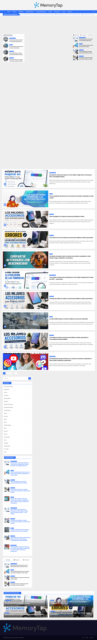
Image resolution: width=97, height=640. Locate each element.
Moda (5, 428)
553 (13, 373)
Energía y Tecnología (8, 404)
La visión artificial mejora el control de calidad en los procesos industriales (68, 319)
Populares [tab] (17, 559)
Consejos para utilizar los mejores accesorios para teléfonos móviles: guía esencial (70, 298)
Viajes (5, 451)
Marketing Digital (12, 38)
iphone (50, 11)
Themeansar (22, 637)
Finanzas (6, 416)
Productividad (7, 437)
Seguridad (6, 443)
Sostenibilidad (7, 446)
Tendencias (91, 35)
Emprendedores (30, 11)
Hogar (5, 419)
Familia (5, 413)
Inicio (8, 11)
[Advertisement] (48, 24)
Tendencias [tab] (26, 559)
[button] (93, 11)
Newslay (17, 637)
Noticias (15, 11)
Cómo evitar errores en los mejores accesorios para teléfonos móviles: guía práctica (16, 61)
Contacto (70, 11)
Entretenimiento (52, 356)
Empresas (21, 11)
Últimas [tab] (8, 559)
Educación (6, 395)
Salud (63, 11)
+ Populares (83, 35)
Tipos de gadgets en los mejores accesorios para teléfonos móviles (66, 216)
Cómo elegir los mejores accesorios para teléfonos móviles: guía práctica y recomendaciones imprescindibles (20, 539)
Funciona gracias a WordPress (8, 637)
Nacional (6, 431)
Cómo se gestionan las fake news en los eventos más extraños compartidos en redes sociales (16, 48)
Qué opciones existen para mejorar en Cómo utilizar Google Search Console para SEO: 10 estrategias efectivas (45, 58)
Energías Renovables (8, 407)
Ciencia (5, 392)
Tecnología (57, 11)
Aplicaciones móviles (41, 11)
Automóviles (6, 389)
